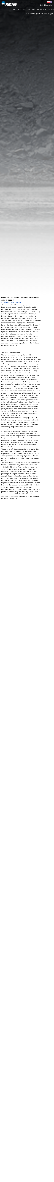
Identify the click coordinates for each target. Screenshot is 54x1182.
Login (42, 5)
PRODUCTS (27, 10)
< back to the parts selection (11, 303)
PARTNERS (35, 10)
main (27, 14)
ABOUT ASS (16, 10)
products (32, 14)
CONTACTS (50, 10)
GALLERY (43, 10)
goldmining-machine (42, 14)
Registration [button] (48, 5)
